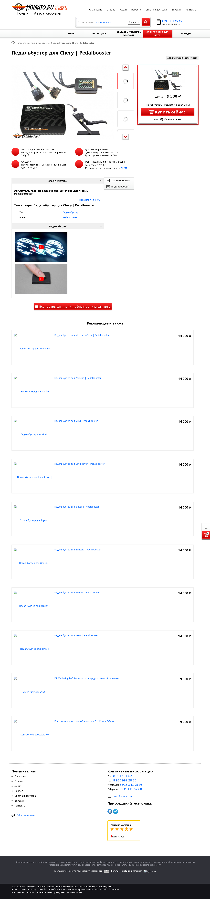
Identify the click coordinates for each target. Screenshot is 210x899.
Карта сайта (60, 871)
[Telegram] (115, 811)
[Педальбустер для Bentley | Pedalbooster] (33, 605)
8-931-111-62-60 (172, 20)
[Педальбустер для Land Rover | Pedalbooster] (33, 476)
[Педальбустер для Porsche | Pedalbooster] (33, 391)
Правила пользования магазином (85, 871)
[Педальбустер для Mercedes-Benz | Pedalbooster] (33, 348)
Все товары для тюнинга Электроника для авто (74, 306)
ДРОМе (124, 168)
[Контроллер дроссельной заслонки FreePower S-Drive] (33, 734)
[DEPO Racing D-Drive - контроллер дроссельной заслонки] (33, 691)
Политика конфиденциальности (127, 871)
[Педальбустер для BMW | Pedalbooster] (33, 648)
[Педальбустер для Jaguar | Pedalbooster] (33, 519)
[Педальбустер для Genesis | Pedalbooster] (33, 562)
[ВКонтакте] (109, 811)
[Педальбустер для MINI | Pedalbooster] (33, 434)
